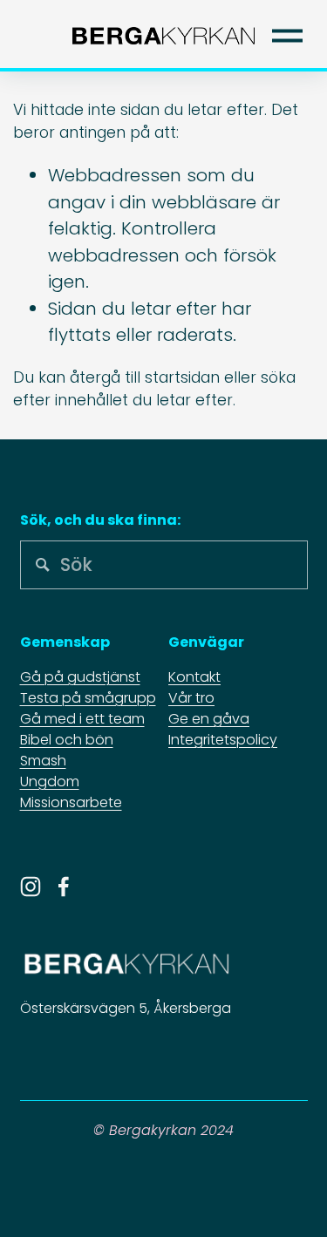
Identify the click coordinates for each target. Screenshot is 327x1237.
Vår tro (191, 698)
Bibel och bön (66, 740)
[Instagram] (30, 886)
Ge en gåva (208, 719)
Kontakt (194, 677)
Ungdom (49, 781)
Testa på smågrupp (88, 698)
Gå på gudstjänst (80, 677)
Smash (43, 761)
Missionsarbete (71, 802)
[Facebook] (63, 886)
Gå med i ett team (82, 719)
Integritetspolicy (222, 740)
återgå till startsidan (145, 377)
